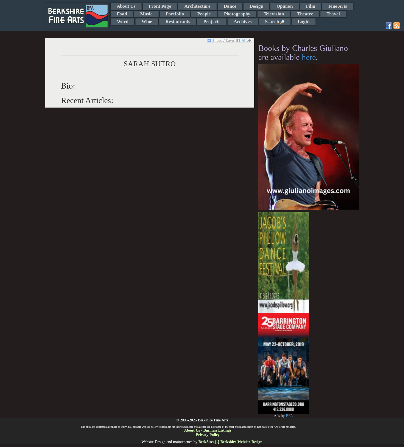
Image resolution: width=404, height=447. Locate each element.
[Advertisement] (334, 294)
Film (310, 6)
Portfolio (175, 14)
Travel (333, 14)
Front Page (160, 6)
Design (256, 6)
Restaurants (177, 21)
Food (122, 14)
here (309, 57)
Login (303, 21)
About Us (126, 6)
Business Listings (217, 430)
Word (122, 21)
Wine (147, 21)
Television (274, 14)
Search (272, 21)
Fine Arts (337, 6)
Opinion (284, 6)
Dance (230, 6)
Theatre (305, 14)
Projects (211, 21)
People (204, 14)
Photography (237, 14)
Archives (243, 21)
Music (146, 14)
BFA (289, 416)
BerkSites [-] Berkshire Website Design (230, 442)
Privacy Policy (208, 435)
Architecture (197, 6)
